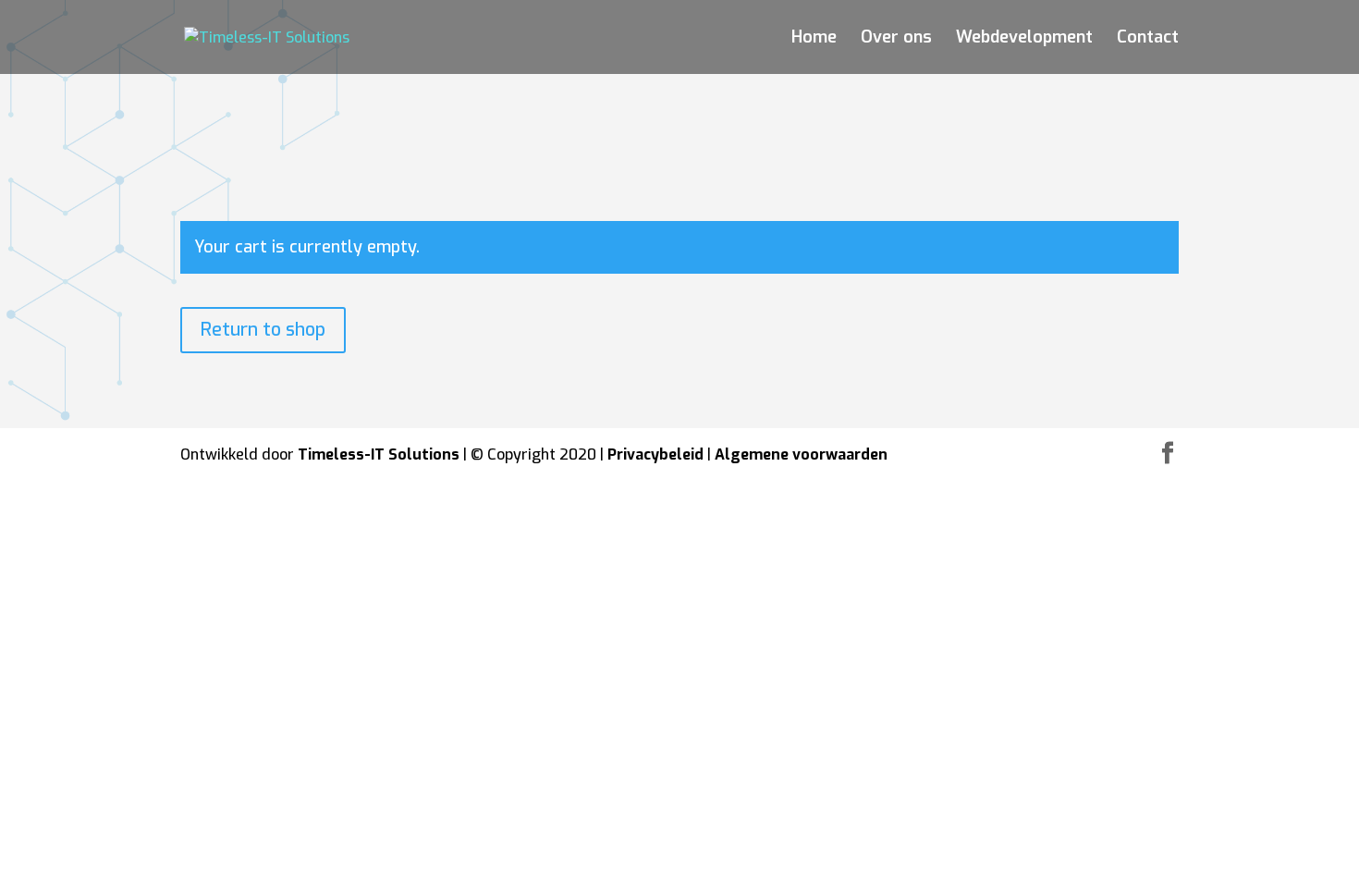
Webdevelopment (1024, 39)
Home (814, 39)
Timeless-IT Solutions (378, 454)
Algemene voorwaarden (801, 454)
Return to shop (263, 329)
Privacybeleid (655, 454)
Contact (1148, 39)
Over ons (896, 39)
